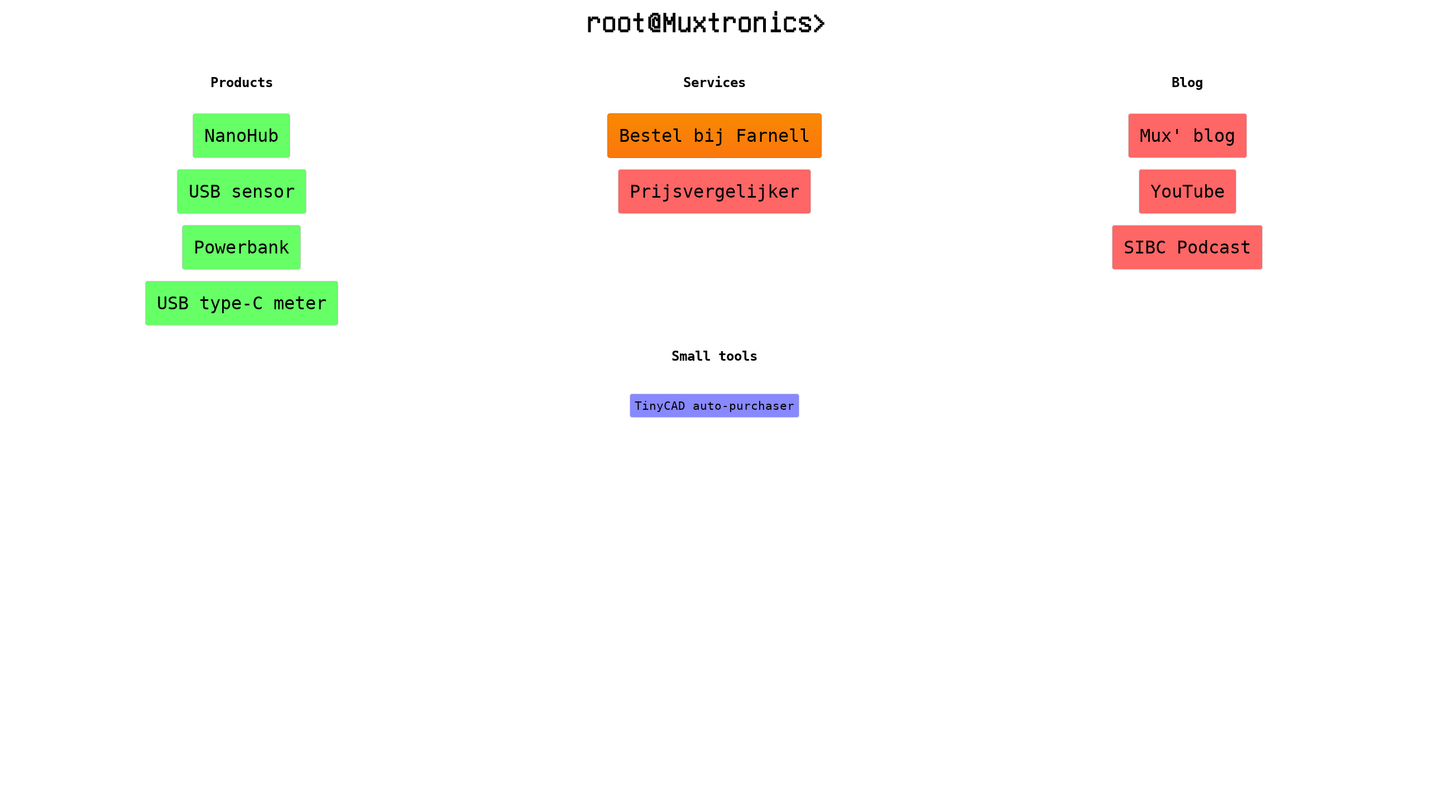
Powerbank (241, 247)
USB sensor (242, 191)
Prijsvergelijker (714, 191)
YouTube (1187, 191)
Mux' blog (1187, 135)
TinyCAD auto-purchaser (714, 406)
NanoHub (241, 135)
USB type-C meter (242, 303)
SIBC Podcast (1187, 247)
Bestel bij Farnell (714, 135)
